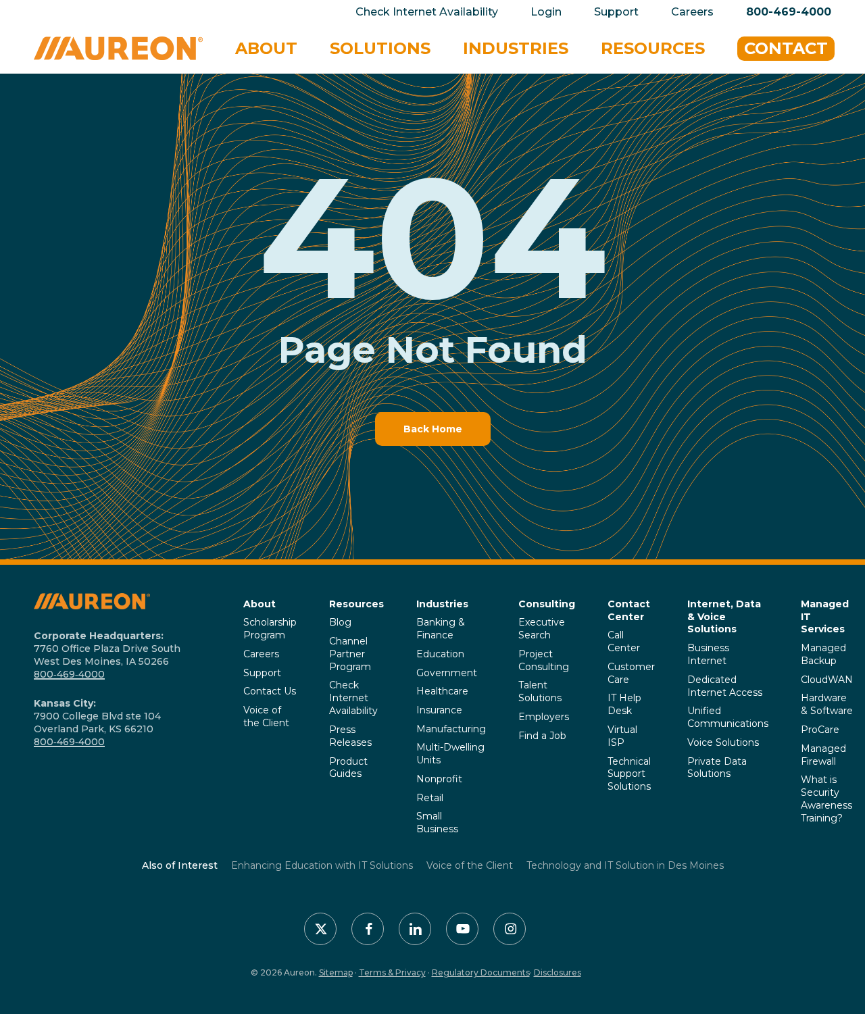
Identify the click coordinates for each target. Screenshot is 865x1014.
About (259, 604)
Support (262, 673)
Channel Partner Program (350, 654)
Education (440, 654)
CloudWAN (827, 680)
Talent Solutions (540, 691)
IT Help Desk (624, 704)
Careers (261, 654)
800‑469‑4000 (69, 674)
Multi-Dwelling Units (450, 753)
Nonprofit (439, 779)
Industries (442, 604)
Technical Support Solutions (629, 774)
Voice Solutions (723, 742)
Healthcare (442, 691)
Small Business (437, 822)
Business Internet (708, 654)
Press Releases (350, 736)
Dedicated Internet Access (724, 686)
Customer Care (631, 673)
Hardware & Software (827, 704)
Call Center (624, 641)
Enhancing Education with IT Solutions (322, 865)
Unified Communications (727, 717)
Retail (429, 798)
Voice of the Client (266, 716)
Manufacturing (451, 729)
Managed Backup (823, 654)
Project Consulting (543, 660)
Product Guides (348, 767)
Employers (543, 717)
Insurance (439, 710)
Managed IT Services (825, 617)
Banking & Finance (440, 628)
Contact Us (269, 691)
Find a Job (542, 736)
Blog (340, 622)
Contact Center (629, 610)
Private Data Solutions (717, 767)
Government (446, 673)
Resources (356, 604)
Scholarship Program (270, 628)
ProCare (820, 730)
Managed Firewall (823, 754)
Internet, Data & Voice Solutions (724, 617)
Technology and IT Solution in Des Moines (625, 865)
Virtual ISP (622, 736)
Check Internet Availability (353, 698)
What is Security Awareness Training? (826, 799)
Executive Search (541, 628)
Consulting (546, 604)
